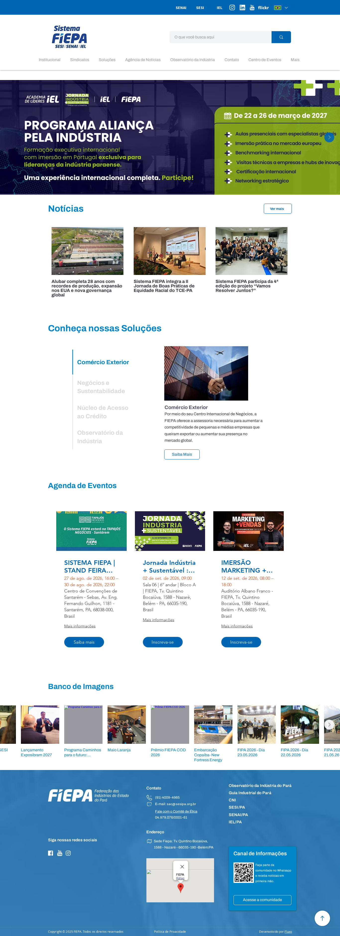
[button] (50, 60)
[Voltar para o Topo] (322, 918)
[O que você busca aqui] (281, 37)
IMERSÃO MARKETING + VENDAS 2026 (243, 566)
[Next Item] (329, 137)
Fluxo (288, 932)
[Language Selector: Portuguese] (280, 8)
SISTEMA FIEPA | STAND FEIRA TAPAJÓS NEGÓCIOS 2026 (90, 566)
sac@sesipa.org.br (181, 804)
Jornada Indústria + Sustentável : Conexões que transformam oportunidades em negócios (169, 566)
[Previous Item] (11, 137)
